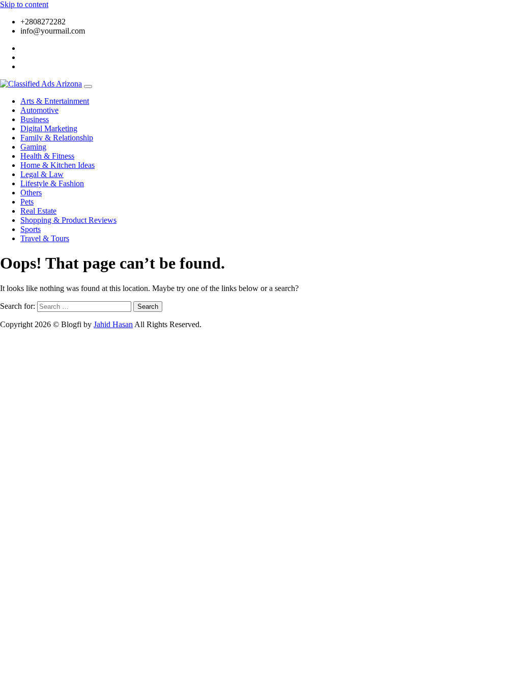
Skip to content (24, 4)
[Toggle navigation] (88, 86)
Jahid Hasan (113, 324)
